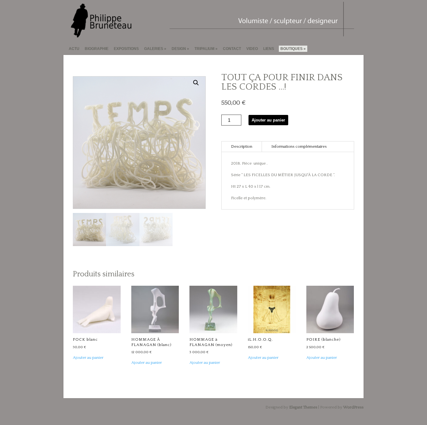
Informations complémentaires (299, 146)
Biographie (96, 49)
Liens (268, 49)
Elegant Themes (303, 407)
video (252, 49)
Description (241, 146)
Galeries (153, 49)
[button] (196, 82)
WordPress (353, 407)
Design (179, 49)
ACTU (74, 49)
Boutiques (291, 49)
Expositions (126, 49)
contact (232, 49)
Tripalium (204, 49)
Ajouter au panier (268, 120)
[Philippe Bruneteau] (210, 36)
